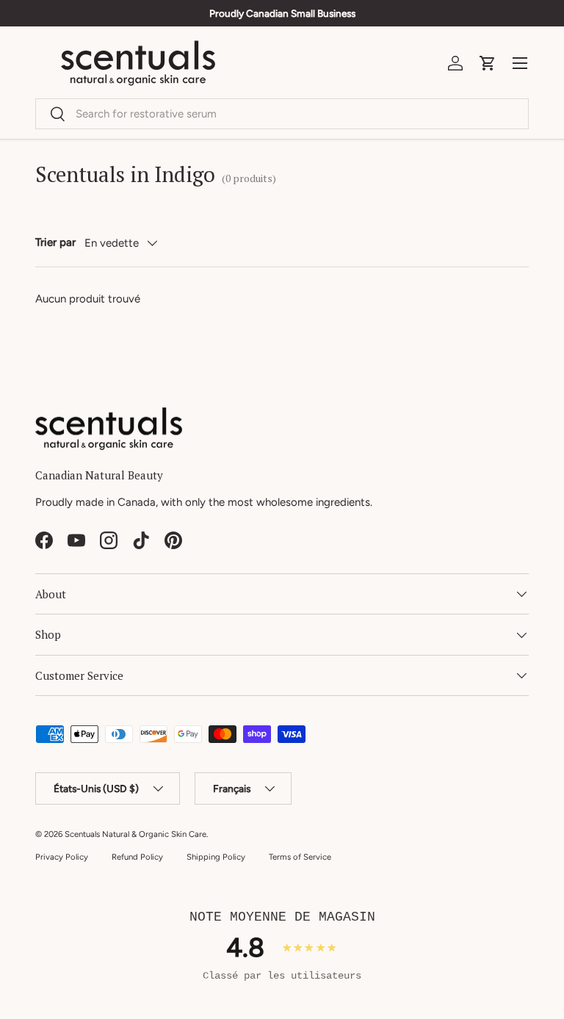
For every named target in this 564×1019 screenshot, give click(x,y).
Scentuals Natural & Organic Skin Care (135, 834)
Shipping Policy (216, 857)
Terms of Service (300, 857)
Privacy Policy (61, 857)
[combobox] (282, 113)
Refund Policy (137, 857)
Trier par (55, 242)
